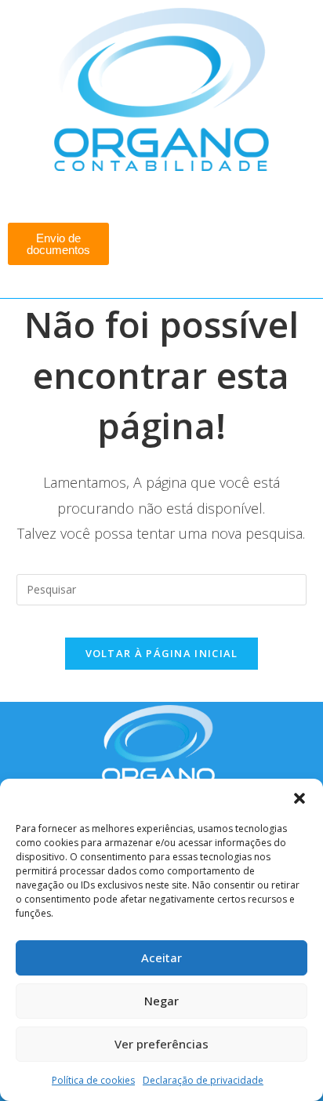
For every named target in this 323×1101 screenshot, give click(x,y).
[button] (299, 798)
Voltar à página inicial (161, 653)
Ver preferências (161, 1044)
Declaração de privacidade (203, 1080)
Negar (161, 1000)
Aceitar (161, 957)
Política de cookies (93, 1080)
